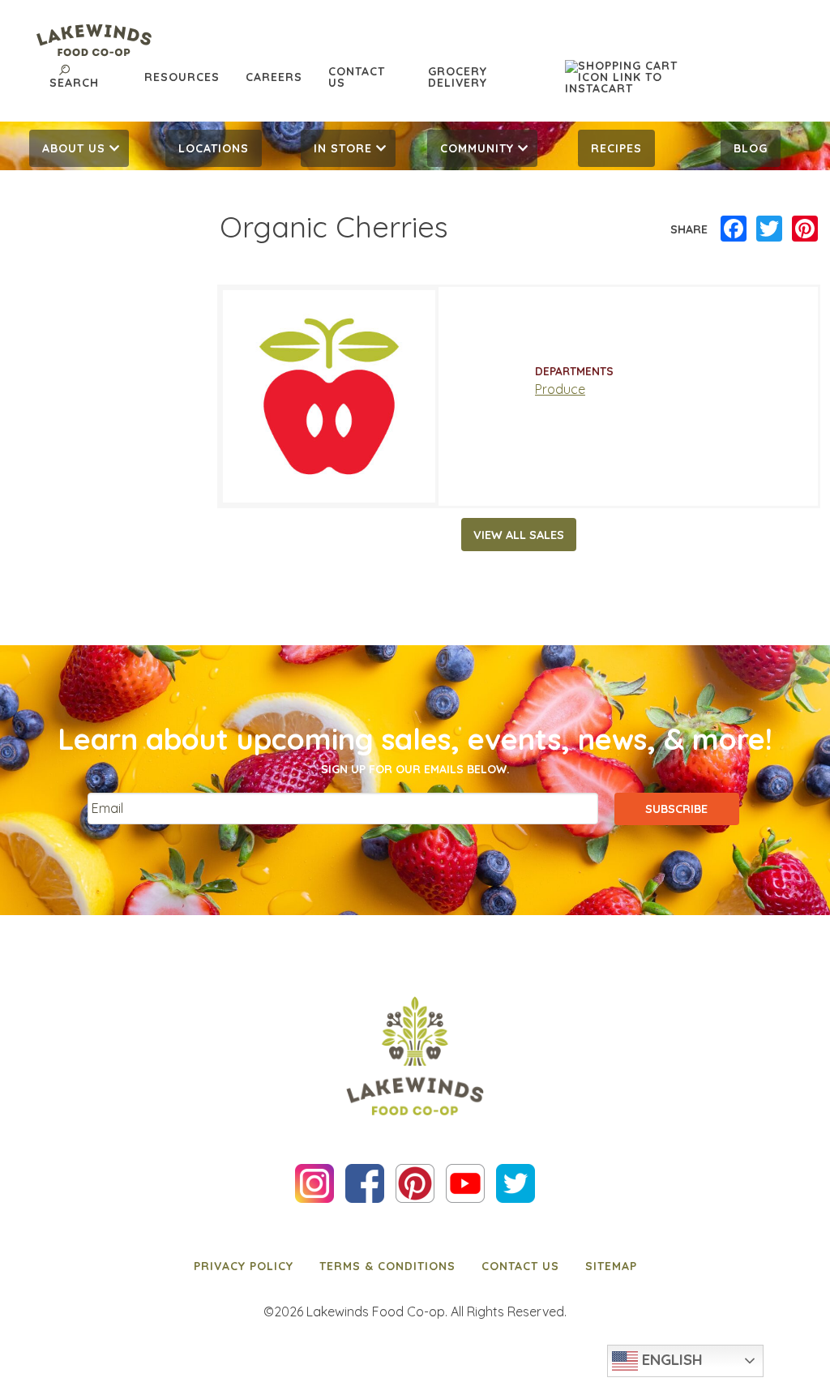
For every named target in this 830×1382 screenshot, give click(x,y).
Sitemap (611, 1266)
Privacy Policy (243, 1266)
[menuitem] (79, 148)
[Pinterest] (805, 229)
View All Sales (518, 535)
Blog (751, 148)
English (670, 1359)
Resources (182, 77)
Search (74, 82)
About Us (73, 148)
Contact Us (356, 77)
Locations (213, 148)
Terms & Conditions (387, 1266)
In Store (343, 148)
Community (477, 148)
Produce (560, 389)
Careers (274, 77)
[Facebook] (734, 229)
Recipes (616, 148)
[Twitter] (769, 229)
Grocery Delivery (457, 77)
